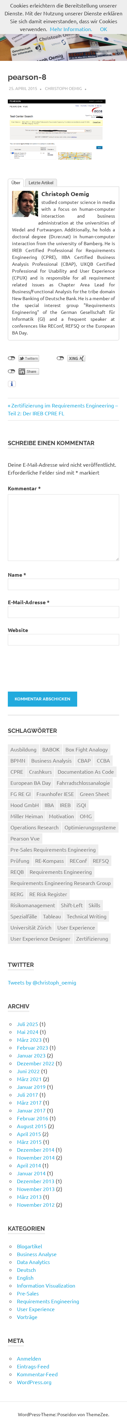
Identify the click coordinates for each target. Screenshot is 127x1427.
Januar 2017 (31, 1110)
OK (103, 29)
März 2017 (29, 1102)
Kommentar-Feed (37, 1374)
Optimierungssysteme (90, 827)
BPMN (17, 760)
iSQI (81, 805)
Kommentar (24, 488)
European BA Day (30, 782)
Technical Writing (86, 916)
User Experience (76, 927)
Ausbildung (23, 749)
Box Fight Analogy (86, 749)
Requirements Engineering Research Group (60, 882)
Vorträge (27, 1316)
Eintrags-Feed (33, 1366)
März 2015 (29, 1141)
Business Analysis (51, 760)
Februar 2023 (32, 1047)
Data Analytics (33, 1261)
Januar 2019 (31, 1086)
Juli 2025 (27, 1024)
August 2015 (32, 1126)
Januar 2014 (31, 1173)
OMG (86, 816)
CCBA (103, 760)
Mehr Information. (71, 29)
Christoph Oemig (63, 88)
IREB (65, 805)
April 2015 (29, 1133)
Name (17, 574)
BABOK (51, 749)
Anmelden (29, 1358)
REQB (17, 871)
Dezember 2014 (35, 1149)
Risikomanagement (32, 905)
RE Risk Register (48, 894)
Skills (94, 905)
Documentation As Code (86, 771)
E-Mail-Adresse (28, 602)
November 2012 (36, 1204)
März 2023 (29, 1039)
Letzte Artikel (41, 182)
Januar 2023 (31, 1055)
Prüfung (19, 860)
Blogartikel (29, 1246)
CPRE (16, 771)
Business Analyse (37, 1254)
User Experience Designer (40, 938)
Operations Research (34, 827)
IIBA (49, 805)
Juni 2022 (28, 1071)
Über (15, 182)
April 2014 (29, 1165)
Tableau (52, 916)
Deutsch (26, 1269)
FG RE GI (20, 793)
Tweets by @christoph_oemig (42, 982)
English (25, 1277)
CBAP (84, 760)
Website (18, 629)
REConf (78, 860)
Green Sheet (94, 793)
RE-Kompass (49, 860)
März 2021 (29, 1078)
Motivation (61, 816)
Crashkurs (40, 771)
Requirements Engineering (61, 871)
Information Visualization (46, 1285)
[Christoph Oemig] (25, 214)
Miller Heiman (26, 816)
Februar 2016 (32, 1118)
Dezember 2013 (35, 1181)
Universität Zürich (30, 927)
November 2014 (36, 1157)
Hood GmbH (24, 805)
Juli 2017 (27, 1094)
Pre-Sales (28, 1293)
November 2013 (36, 1188)
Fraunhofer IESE (55, 793)
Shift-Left (72, 905)
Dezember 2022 (35, 1063)
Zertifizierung (92, 938)
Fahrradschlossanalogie (83, 782)
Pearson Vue (25, 838)
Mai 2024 (27, 1031)
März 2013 (29, 1196)
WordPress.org (34, 1382)
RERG (16, 894)
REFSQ (101, 860)
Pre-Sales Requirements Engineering (53, 849)
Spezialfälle (23, 916)
